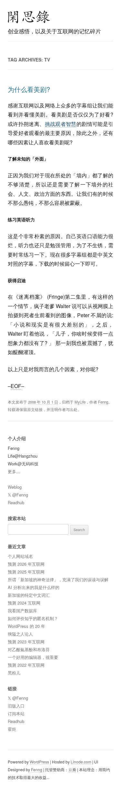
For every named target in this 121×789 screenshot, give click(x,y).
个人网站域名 (20, 556)
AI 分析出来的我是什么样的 (33, 587)
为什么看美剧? (29, 89)
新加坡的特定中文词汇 (29, 595)
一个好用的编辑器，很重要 (33, 657)
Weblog (15, 487)
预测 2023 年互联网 (26, 642)
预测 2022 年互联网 (26, 665)
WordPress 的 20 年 (26, 626)
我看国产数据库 (22, 610)
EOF (16, 386)
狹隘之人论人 (20, 634)
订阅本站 (16, 713)
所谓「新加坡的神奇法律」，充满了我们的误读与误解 (58, 579)
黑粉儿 (14, 673)
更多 (12, 471)
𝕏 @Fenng (18, 495)
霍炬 (12, 729)
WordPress (39, 761)
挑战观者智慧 (60, 124)
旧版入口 (16, 706)
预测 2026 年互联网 (26, 564)
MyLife (80, 402)
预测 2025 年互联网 (26, 572)
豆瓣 (72, 769)
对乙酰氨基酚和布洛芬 (29, 649)
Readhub (16, 502)
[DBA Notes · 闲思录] (29, 16)
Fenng (103, 402)
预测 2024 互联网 (24, 603)
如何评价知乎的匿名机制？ (33, 618)
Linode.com (81, 761)
